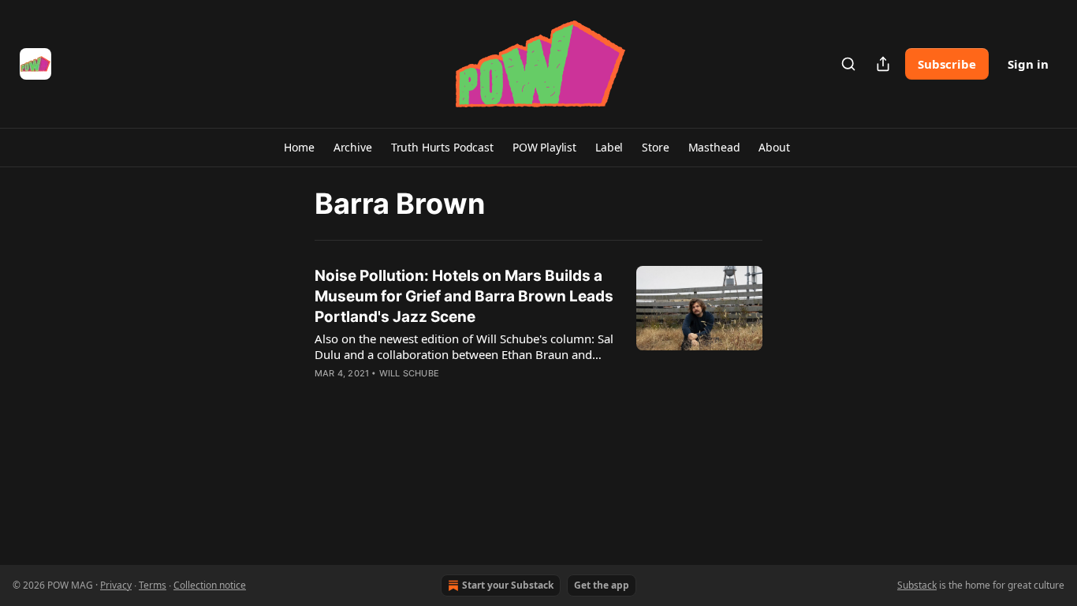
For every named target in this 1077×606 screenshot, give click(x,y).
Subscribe (947, 64)
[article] (538, 335)
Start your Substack (507, 585)
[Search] (848, 64)
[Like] (325, 393)
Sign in (1028, 64)
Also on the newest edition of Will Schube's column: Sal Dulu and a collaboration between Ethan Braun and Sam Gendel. (464, 346)
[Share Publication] (883, 64)
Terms (152, 585)
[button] (298, 147)
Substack (917, 585)
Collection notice (209, 585)
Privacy (116, 585)
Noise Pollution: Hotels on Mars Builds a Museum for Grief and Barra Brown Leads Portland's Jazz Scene (464, 296)
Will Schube (409, 373)
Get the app (601, 585)
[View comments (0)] (418, 393)
